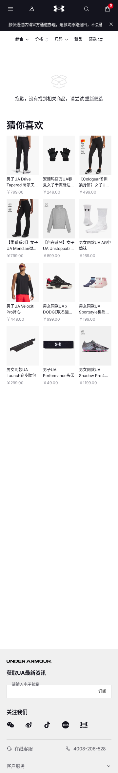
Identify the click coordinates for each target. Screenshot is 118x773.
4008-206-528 (89, 748)
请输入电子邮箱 (25, 684)
